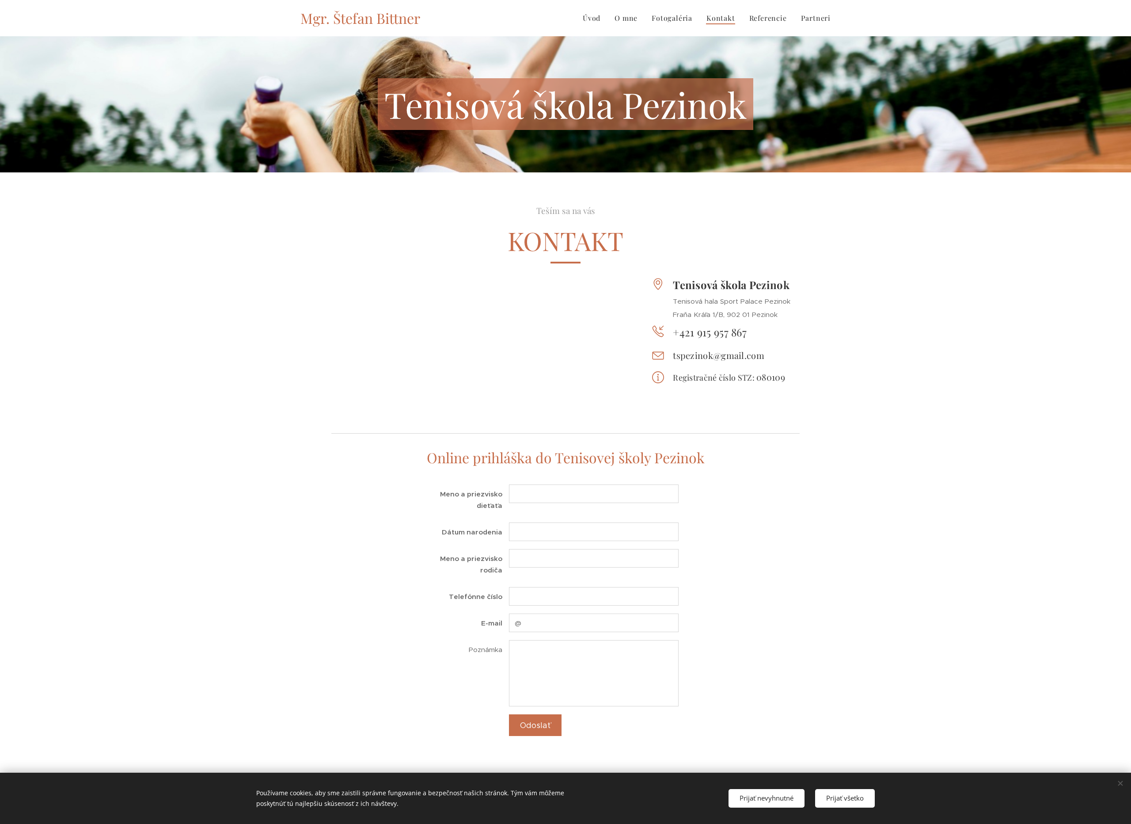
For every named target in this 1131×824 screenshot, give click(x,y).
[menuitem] (594, 18)
